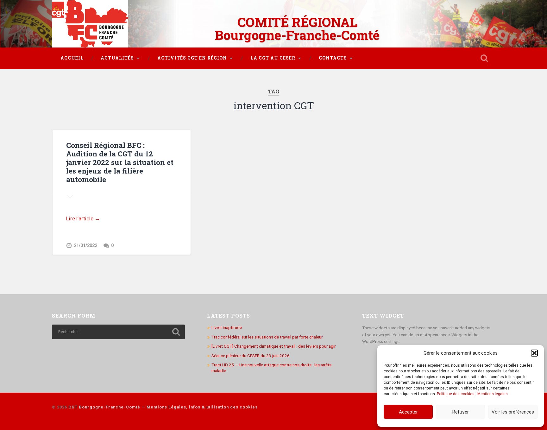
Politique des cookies (456, 394)
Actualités (117, 58)
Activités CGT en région (192, 58)
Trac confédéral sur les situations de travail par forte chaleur (267, 336)
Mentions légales (492, 394)
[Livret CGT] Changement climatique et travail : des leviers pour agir (273, 346)
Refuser (460, 412)
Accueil (72, 58)
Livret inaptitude (226, 327)
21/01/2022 (85, 245)
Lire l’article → (83, 218)
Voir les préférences (513, 412)
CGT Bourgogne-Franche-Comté (104, 407)
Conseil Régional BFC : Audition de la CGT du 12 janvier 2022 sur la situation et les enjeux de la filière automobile (119, 162)
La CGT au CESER (272, 58)
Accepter (408, 412)
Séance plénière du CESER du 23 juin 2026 (250, 355)
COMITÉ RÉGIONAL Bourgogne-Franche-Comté (297, 28)
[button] (534, 353)
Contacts (333, 58)
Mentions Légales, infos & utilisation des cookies (202, 407)
